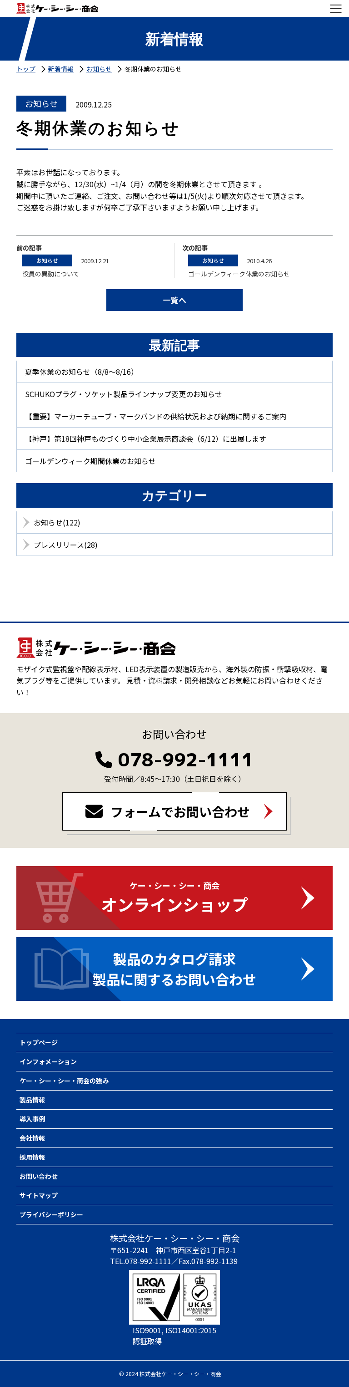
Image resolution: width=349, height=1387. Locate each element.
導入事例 (32, 1118)
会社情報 (32, 1137)
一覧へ (174, 300)
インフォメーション (48, 1061)
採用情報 (32, 1157)
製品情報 (32, 1099)
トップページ (39, 1042)
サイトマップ (39, 1195)
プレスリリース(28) (66, 544)
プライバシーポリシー (51, 1214)
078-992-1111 (186, 759)
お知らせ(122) (57, 522)
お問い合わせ (39, 1176)
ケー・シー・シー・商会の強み (64, 1080)
